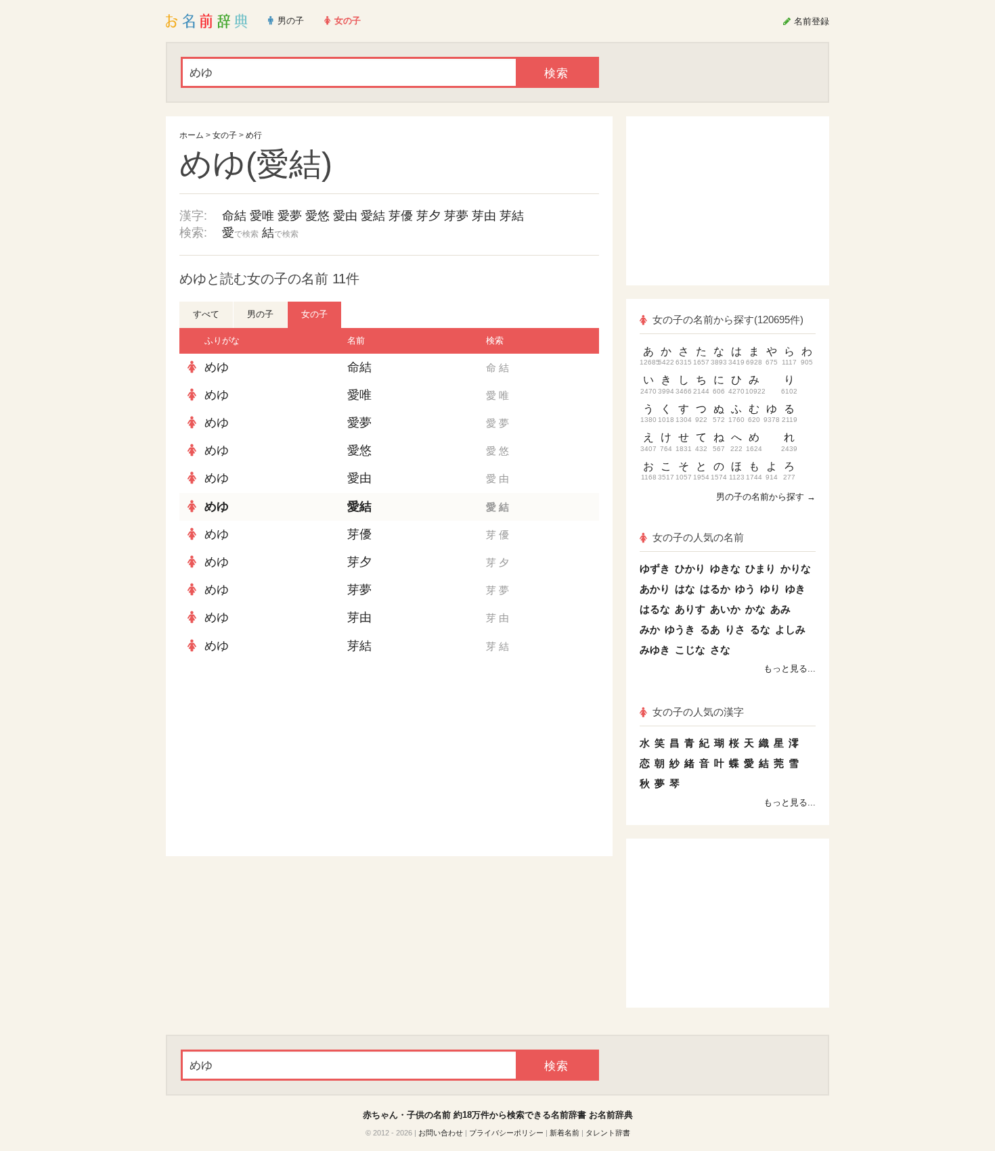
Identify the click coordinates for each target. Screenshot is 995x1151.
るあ (710, 629)
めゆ (216, 367)
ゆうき (680, 629)
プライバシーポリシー (506, 1133)
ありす (690, 609)
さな (720, 649)
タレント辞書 (607, 1133)
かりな (795, 568)
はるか (715, 588)
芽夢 (456, 215)
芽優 (401, 215)
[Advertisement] (280, 758)
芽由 (484, 215)
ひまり (760, 568)
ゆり (770, 588)
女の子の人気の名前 (698, 537)
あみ (780, 609)
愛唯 (262, 215)
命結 (234, 215)
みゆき (655, 649)
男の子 (260, 314)
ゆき (795, 588)
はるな (655, 609)
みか (650, 629)
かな (755, 609)
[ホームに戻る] (207, 21)
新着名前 (564, 1133)
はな (685, 588)
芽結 (512, 215)
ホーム (191, 135)
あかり (655, 588)
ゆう (745, 588)
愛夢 (290, 215)
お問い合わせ (440, 1133)
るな (760, 629)
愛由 (345, 215)
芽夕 (428, 215)
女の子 (225, 135)
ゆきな (725, 568)
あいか (725, 609)
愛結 (373, 215)
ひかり (690, 568)
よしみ (790, 629)
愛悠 (317, 215)
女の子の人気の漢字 (698, 712)
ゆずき (655, 568)
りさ (735, 629)
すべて (206, 314)
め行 (254, 135)
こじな (690, 649)
